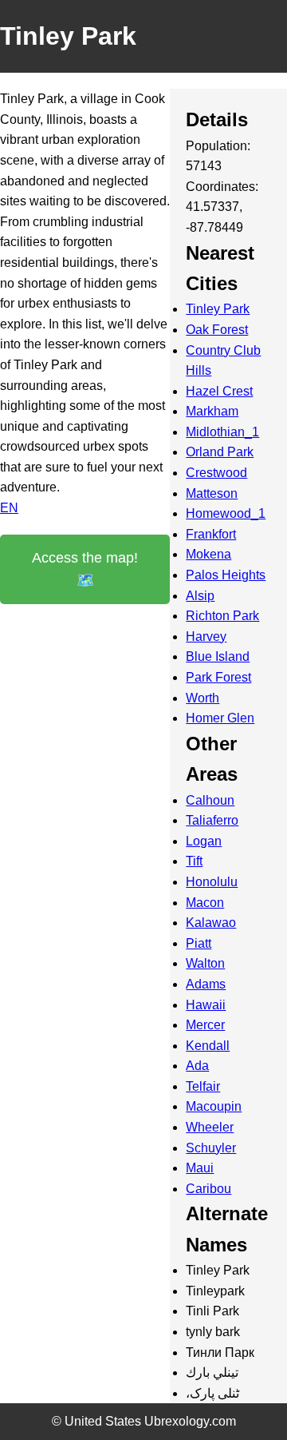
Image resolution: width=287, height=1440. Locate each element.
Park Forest (218, 677)
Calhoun (210, 800)
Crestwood (216, 472)
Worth (202, 698)
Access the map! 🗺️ (85, 569)
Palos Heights (225, 575)
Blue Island (218, 656)
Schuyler (211, 1148)
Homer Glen (220, 718)
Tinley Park (218, 309)
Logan (204, 841)
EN (9, 508)
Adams (206, 984)
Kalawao (211, 922)
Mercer (205, 1025)
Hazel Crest (219, 391)
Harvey (206, 636)
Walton (205, 963)
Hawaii (206, 1005)
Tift (194, 861)
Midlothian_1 (222, 432)
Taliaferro (212, 820)
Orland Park (220, 452)
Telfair (203, 1086)
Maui (200, 1168)
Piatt (198, 943)
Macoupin (214, 1106)
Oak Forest (217, 329)
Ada (197, 1065)
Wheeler (210, 1127)
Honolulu (212, 882)
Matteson (212, 493)
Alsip (200, 596)
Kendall (208, 1045)
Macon (205, 902)
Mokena (208, 554)
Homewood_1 (225, 513)
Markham (212, 411)
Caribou (208, 1188)
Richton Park (222, 616)
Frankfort (211, 534)
